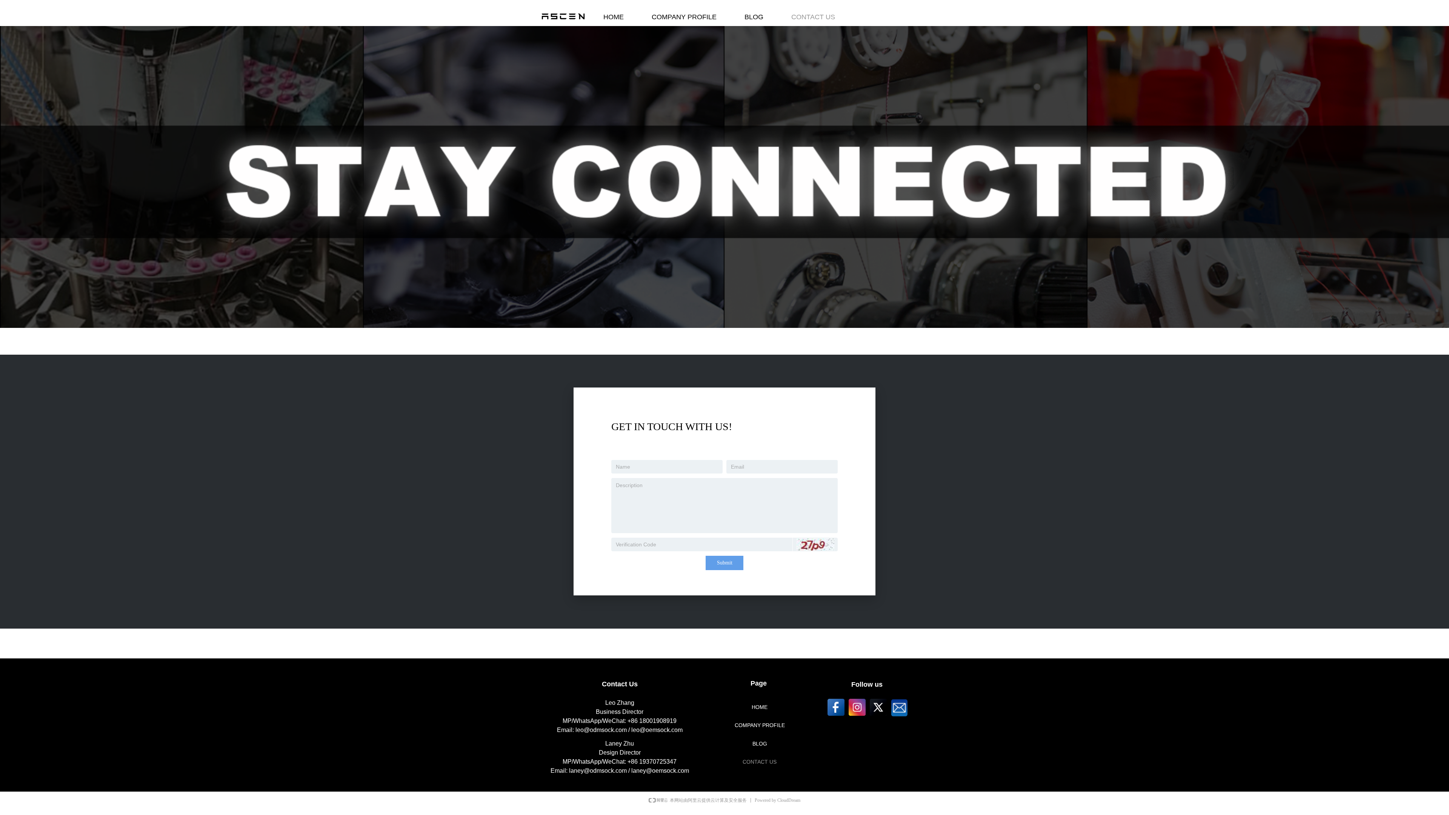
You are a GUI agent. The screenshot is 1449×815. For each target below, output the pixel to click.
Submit (724, 563)
